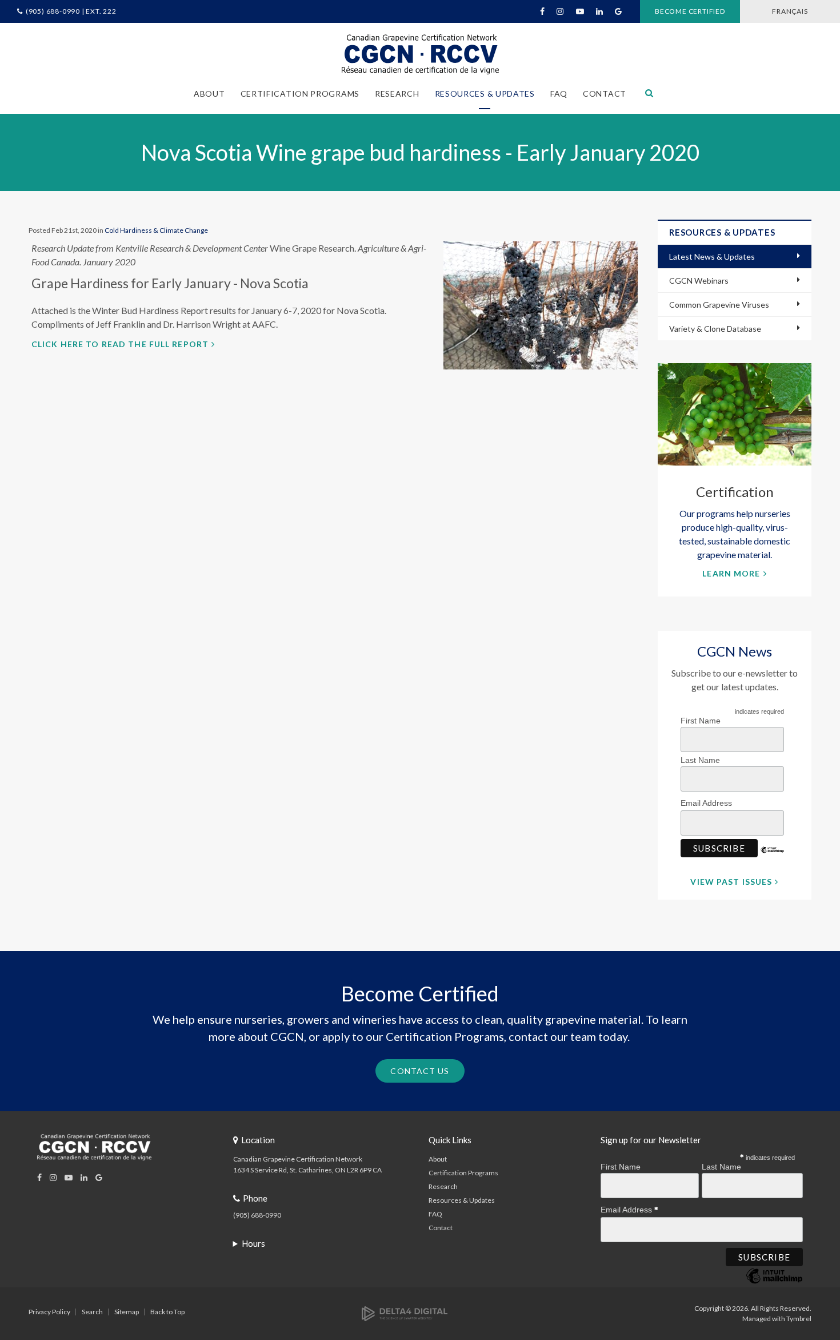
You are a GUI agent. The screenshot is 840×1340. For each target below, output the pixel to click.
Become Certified (690, 11)
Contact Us (419, 1071)
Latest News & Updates (712, 256)
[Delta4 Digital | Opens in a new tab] (404, 1313)
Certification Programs (463, 1172)
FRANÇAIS (789, 11)
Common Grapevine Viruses (719, 304)
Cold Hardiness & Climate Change (156, 230)
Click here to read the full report (120, 344)
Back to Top (167, 1311)
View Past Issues (731, 881)
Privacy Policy (49, 1311)
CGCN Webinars (699, 280)
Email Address (707, 803)
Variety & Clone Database (715, 328)
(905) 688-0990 (257, 1215)
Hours (253, 1243)
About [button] (209, 93)
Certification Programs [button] (300, 93)
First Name (701, 720)
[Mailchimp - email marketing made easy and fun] (773, 858)
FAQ (558, 93)
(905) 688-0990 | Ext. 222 (71, 11)
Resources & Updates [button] (485, 93)
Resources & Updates (462, 1200)
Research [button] (397, 93)
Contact (604, 93)
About (438, 1159)
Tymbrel (798, 1318)
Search (92, 1311)
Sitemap (126, 1311)
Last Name (700, 760)
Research (443, 1186)
